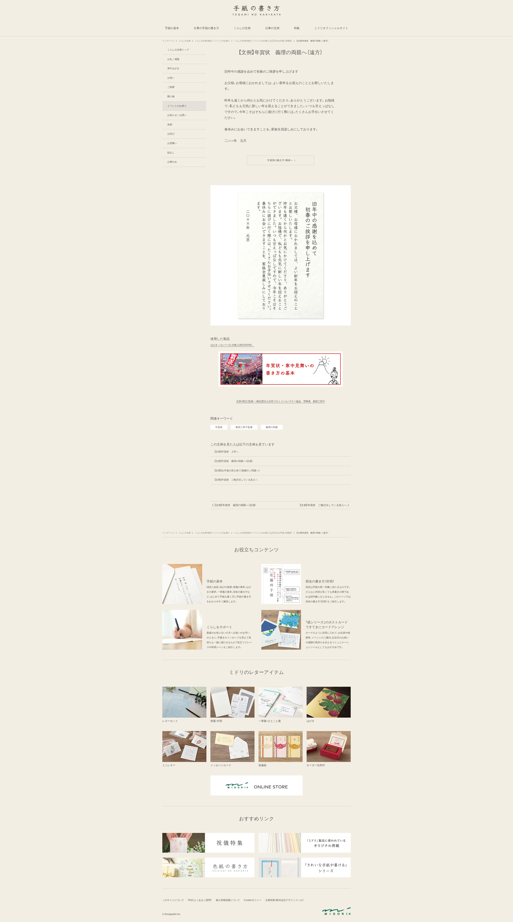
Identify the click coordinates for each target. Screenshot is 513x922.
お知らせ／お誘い (177, 115)
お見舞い (172, 143)
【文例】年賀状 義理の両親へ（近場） (233, 461)
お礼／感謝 (173, 59)
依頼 (169, 124)
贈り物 (171, 96)
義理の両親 (272, 427)
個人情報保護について (228, 900)
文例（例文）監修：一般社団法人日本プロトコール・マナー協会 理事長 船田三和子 (280, 401)
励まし (171, 152)
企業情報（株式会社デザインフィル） (284, 900)
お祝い (171, 77)
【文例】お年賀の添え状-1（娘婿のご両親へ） (237, 470)
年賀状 (218, 427)
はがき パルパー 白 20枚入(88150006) (232, 345)
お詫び (171, 133)
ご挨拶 (171, 87)
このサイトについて (173, 900)
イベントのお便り (177, 105)
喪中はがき (173, 68)
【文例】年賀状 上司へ (226, 451)
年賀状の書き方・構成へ (281, 160)
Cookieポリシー (252, 900)
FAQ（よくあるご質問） (200, 900)
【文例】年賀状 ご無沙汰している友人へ (236, 479)
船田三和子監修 (244, 427)
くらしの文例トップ (178, 49)
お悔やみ (172, 161)
